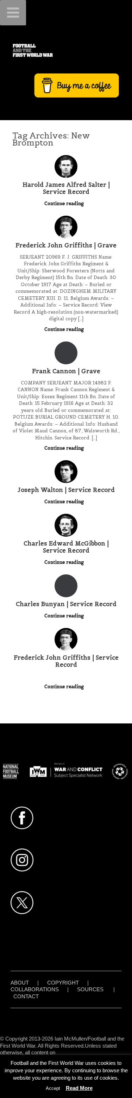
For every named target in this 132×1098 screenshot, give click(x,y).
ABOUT (20, 983)
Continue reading (64, 203)
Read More (79, 1088)
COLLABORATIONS (35, 989)
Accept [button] (53, 1088)
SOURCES (90, 989)
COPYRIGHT (63, 983)
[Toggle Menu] (13, 12)
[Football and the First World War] (66, 50)
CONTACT (26, 996)
